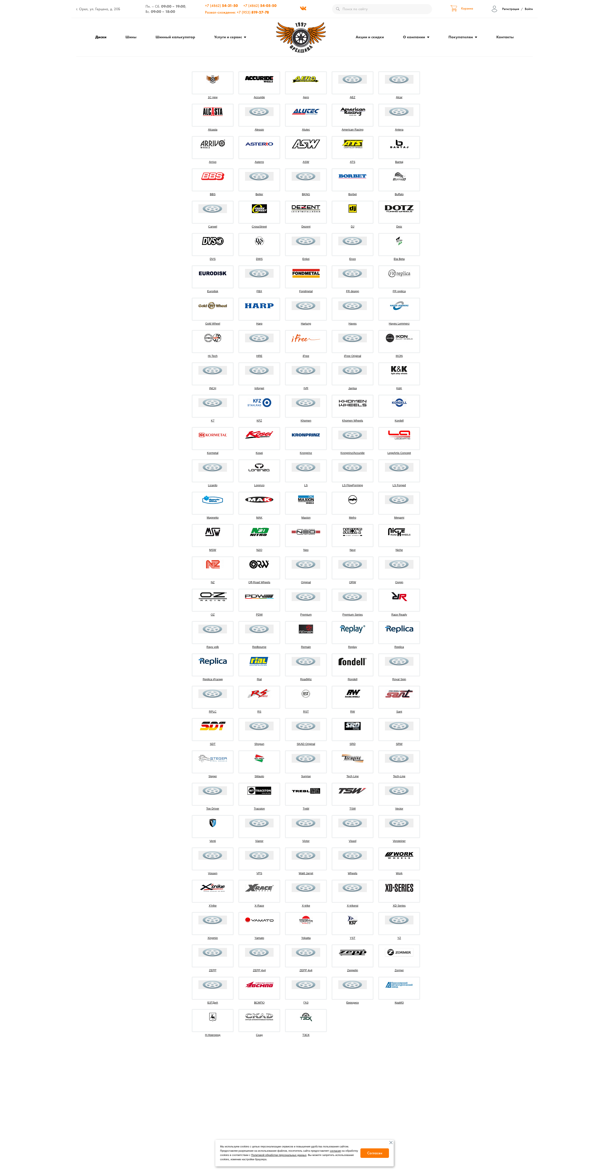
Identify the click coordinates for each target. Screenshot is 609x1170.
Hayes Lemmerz (399, 323)
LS (306, 485)
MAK (259, 517)
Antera (399, 129)
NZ (213, 582)
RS (259, 711)
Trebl (306, 808)
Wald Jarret (306, 873)
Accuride (259, 97)
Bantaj (399, 162)
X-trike (306, 905)
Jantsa (352, 388)
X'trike (213, 905)
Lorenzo (259, 485)
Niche (399, 550)
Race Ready (399, 614)
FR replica (399, 291)
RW (352, 711)
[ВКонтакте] (303, 9)
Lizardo (212, 485)
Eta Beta (399, 259)
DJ (352, 226)
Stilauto (259, 776)
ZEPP (212, 970)
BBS (213, 194)
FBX (259, 291)
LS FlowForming (352, 485)
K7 (213, 420)
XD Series (399, 905)
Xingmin (212, 938)
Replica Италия (213, 679)
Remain (306, 647)
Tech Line (352, 776)
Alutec (306, 129)
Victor (305, 841)
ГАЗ (306, 1002)
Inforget (259, 388)
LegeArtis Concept (399, 453)
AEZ (352, 97)
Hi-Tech (213, 356)
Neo (306, 550)
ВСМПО (259, 1002)
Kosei (259, 453)
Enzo (352, 259)
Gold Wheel (212, 323)
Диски (101, 36)
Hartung (306, 323)
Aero (306, 97)
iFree (306, 356)
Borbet (352, 194)
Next (353, 550)
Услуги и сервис (228, 36)
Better (259, 194)
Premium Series (352, 614)
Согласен (374, 1153)
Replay (352, 647)
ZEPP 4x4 (259, 970)
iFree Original (352, 356)
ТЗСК (305, 1035)
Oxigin (399, 582)
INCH (212, 388)
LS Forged (399, 485)
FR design (352, 291)
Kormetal (212, 453)
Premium (306, 614)
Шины (130, 36)
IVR (306, 388)
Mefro (352, 517)
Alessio (259, 129)
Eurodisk (212, 291)
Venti (213, 841)
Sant (399, 711)
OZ (213, 614)
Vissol (352, 841)
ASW (306, 162)
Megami (399, 517)
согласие (335, 1151)
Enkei (305, 259)
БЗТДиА (212, 1002)
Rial (259, 679)
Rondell (353, 679)
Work (399, 873)
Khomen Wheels (352, 420)
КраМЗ (399, 1002)
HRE (259, 356)
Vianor (259, 841)
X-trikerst (352, 905)
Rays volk (212, 647)
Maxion (306, 517)
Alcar (399, 97)
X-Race (259, 905)
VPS (259, 873)
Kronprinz (306, 453)
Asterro (259, 162)
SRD (352, 744)
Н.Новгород (213, 1035)
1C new (213, 97)
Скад (259, 1035)
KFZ (259, 420)
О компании (414, 36)
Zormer (399, 970)
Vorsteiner (399, 841)
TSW (352, 808)
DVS (213, 259)
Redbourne (259, 647)
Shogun (259, 744)
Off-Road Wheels (259, 582)
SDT (213, 744)
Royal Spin (399, 679)
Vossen (212, 873)
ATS (352, 162)
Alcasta (212, 129)
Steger (212, 776)
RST (306, 711)
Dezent (305, 226)
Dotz (399, 226)
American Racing (352, 129)
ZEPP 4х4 (306, 970)
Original (306, 582)
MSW (212, 550)
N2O (259, 550)
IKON (399, 356)
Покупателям (460, 36)
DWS (259, 259)
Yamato (259, 938)
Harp (259, 323)
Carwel (212, 226)
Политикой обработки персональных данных (278, 1155)
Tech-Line (399, 776)
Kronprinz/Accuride (352, 453)
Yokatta (306, 938)
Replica (399, 647)
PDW (259, 614)
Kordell (399, 420)
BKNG (306, 194)
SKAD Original (306, 744)
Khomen (306, 420)
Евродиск (352, 1002)
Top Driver (212, 808)
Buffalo (399, 194)
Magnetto (213, 517)
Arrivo (212, 162)
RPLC (212, 711)
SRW (399, 744)
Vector (399, 808)
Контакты (505, 36)
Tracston (259, 808)
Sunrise (306, 776)
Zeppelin (352, 970)
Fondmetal (306, 291)
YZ (399, 938)
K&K (399, 388)
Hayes (353, 323)
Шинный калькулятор (175, 36)
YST (352, 938)
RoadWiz (306, 679)
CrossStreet (259, 226)
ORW (352, 582)
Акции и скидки (370, 36)
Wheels (352, 873)
